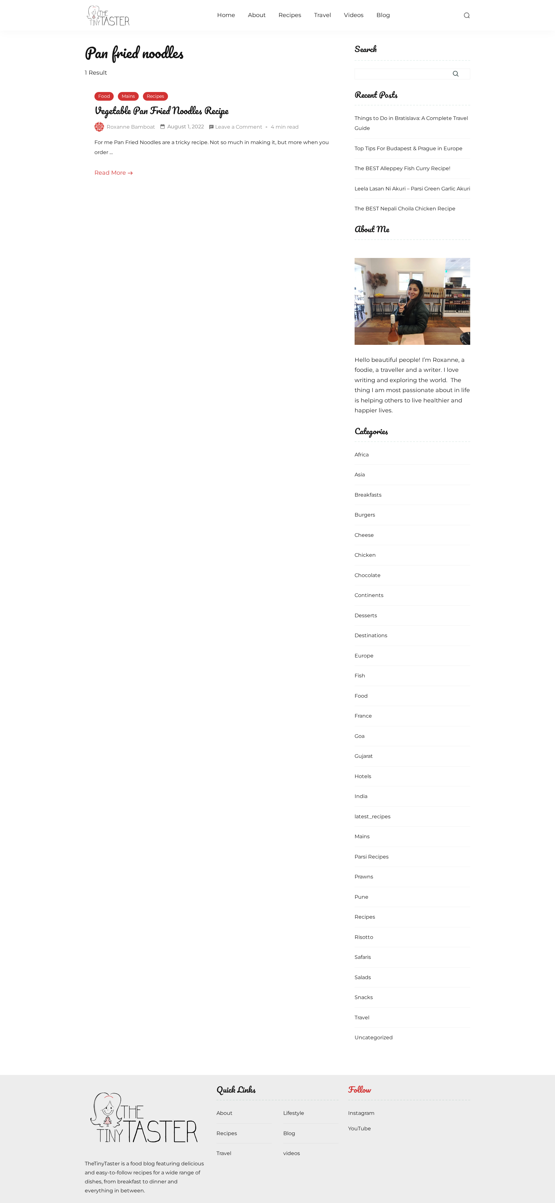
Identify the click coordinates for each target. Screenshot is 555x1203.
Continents (369, 595)
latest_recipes (373, 816)
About (257, 15)
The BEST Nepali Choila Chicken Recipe (405, 209)
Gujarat (364, 756)
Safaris (363, 957)
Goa (360, 736)
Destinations (371, 635)
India (361, 796)
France (363, 716)
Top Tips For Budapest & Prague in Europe (409, 148)
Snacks (364, 997)
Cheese (364, 535)
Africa (362, 455)
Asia (360, 475)
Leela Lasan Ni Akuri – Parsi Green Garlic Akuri (412, 189)
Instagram (361, 1113)
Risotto (364, 937)
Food (104, 96)
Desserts (366, 615)
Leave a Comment (238, 128)
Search (366, 49)
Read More (110, 172)
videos (291, 1153)
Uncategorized (374, 1037)
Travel (322, 15)
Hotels (363, 776)
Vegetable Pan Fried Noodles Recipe (161, 110)
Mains (128, 96)
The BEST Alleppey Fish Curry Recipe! (402, 168)
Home (226, 15)
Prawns (364, 877)
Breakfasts (368, 495)
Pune (361, 897)
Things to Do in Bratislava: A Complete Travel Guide (411, 123)
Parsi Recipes (372, 857)
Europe (364, 656)
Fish (360, 676)
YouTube (359, 1128)
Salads (363, 977)
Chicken (365, 555)
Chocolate (368, 575)
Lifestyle (293, 1113)
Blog (383, 15)
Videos (354, 15)
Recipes (289, 15)
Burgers (365, 515)
